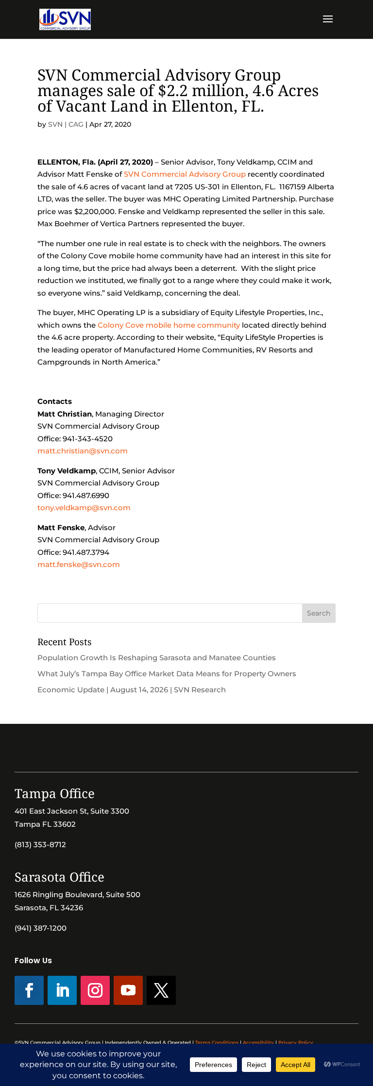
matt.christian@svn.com (82, 450)
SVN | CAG (66, 124)
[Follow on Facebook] (29, 990)
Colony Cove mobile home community (169, 325)
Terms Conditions (216, 1042)
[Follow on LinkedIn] (62, 990)
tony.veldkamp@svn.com (84, 507)
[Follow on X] (161, 990)
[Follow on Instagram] (95, 990)
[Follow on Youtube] (128, 990)
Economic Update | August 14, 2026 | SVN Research (131, 689)
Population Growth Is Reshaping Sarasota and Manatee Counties (156, 657)
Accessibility (258, 1042)
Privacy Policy (295, 1042)
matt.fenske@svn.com (78, 564)
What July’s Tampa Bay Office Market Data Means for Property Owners (166, 673)
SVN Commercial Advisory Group (185, 174)
